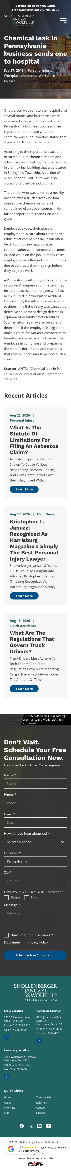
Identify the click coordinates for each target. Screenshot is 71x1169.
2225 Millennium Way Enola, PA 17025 (17, 1019)
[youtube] (48, 1126)
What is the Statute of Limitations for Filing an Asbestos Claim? (34, 439)
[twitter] (30, 1126)
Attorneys (9, 1107)
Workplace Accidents (20, 75)
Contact (40, 1107)
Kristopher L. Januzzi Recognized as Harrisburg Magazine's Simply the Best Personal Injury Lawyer (34, 540)
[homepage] (35, 992)
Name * (10, 775)
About (7, 1102)
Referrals (41, 1102)
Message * (12, 905)
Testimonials (43, 1097)
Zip (7, 872)
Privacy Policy (38, 942)
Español (40, 1112)
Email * (9, 814)
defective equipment (20, 312)
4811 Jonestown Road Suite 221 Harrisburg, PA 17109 (49, 1021)
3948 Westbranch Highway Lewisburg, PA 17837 (20, 1058)
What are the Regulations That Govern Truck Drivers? (32, 642)
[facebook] (22, 1126)
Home (7, 1097)
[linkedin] (39, 1126)
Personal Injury (39, 70)
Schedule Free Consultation (35, 955)
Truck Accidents (23, 626)
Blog (6, 1112)
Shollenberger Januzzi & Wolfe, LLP (39, 1142)
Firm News (45, 514)
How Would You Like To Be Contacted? (33, 892)
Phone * (10, 794)
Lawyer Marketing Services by (35, 1158)
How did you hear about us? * (27, 833)
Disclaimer (12, 942)
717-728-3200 (49, 10)
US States (12, 853)
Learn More (24, 489)
